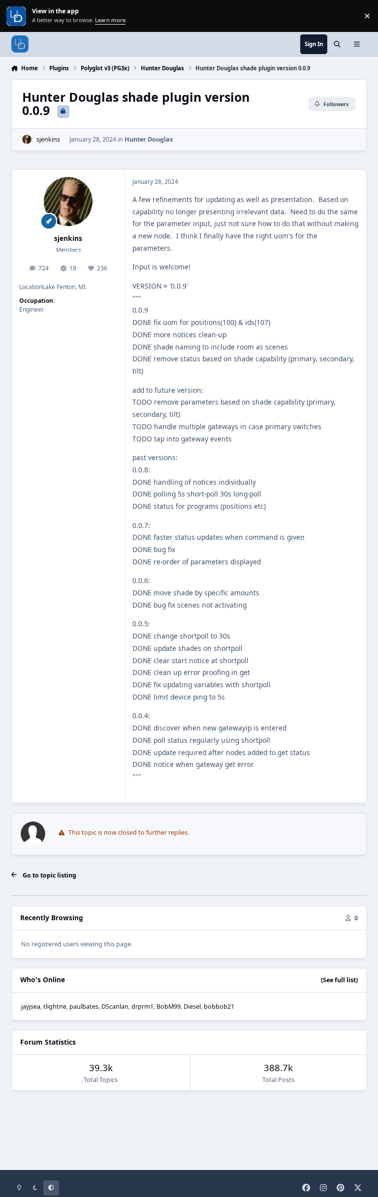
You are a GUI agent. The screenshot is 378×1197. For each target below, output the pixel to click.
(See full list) (339, 980)
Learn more (17, 16)
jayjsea (30, 1006)
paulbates (83, 1006)
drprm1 (142, 1006)
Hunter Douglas (149, 139)
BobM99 (169, 1006)
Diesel (192, 1006)
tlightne (54, 1006)
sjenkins (48, 139)
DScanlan (114, 1006)
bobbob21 (219, 1006)
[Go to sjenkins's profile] (27, 139)
